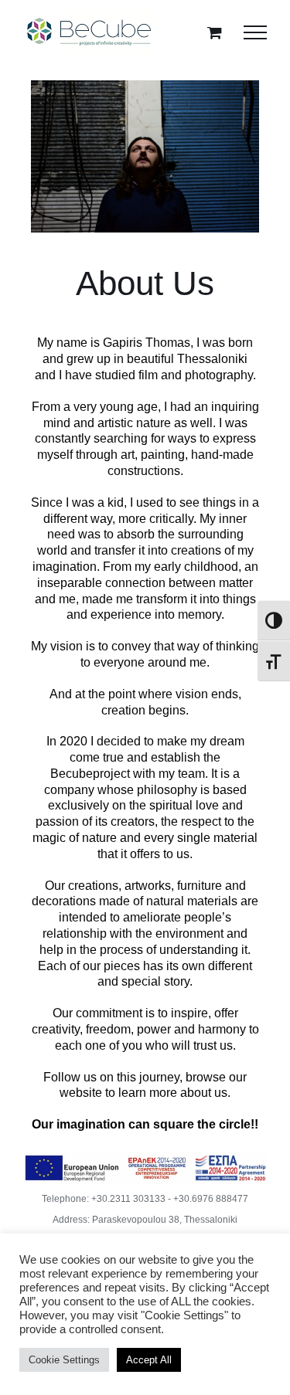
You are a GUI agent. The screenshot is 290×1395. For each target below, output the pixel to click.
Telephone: (66, 1198)
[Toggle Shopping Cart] (214, 32)
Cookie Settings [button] (64, 1360)
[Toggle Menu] (255, 32)
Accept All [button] (149, 1360)
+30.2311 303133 (128, 1198)
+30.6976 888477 (210, 1198)
